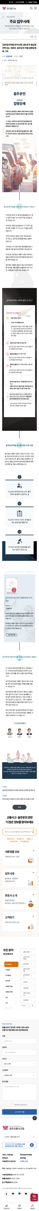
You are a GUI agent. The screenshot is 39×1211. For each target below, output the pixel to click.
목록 (19, 807)
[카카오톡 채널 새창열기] (19, 1194)
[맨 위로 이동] (34, 1118)
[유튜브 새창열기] (26, 1194)
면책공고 (5, 1158)
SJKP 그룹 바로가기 (12, 1137)
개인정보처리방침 (26, 1155)
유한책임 (23, 1158)
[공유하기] (35, 36)
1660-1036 (32, 2)
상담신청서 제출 (19, 1112)
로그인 (11, 2)
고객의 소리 (24, 1161)
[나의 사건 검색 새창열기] (6, 1194)
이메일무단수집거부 (9, 1161)
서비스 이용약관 (7, 1155)
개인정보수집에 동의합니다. (21, 1105)
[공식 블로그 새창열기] (13, 1194)
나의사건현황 (19, 2)
